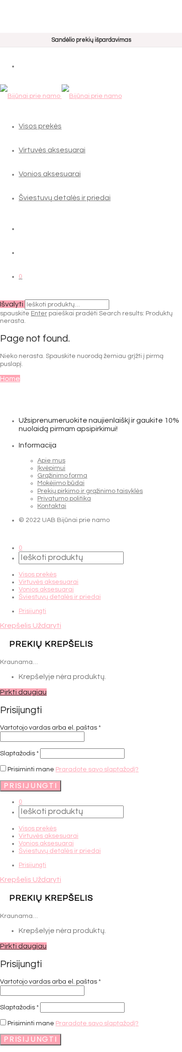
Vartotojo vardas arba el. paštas (50, 727)
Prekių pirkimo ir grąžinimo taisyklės (90, 491)
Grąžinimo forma (62, 475)
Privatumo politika (64, 498)
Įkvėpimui (51, 468)
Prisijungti (32, 611)
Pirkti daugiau (23, 692)
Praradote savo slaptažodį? (97, 769)
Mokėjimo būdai (60, 483)
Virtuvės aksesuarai (52, 150)
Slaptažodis (19, 753)
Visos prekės (40, 126)
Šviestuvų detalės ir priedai (65, 197)
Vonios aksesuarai (50, 174)
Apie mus (51, 460)
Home (10, 378)
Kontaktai (51, 506)
